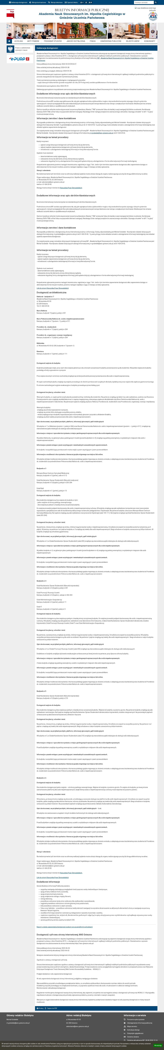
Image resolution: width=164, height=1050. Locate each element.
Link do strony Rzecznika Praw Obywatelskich (53, 288)
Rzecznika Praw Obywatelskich (71, 188)
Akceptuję (157, 1046)
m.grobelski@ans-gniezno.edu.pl (101, 133)
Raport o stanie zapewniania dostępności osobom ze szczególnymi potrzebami (65, 927)
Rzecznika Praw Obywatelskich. (71, 873)
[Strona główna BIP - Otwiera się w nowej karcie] (10, 13)
